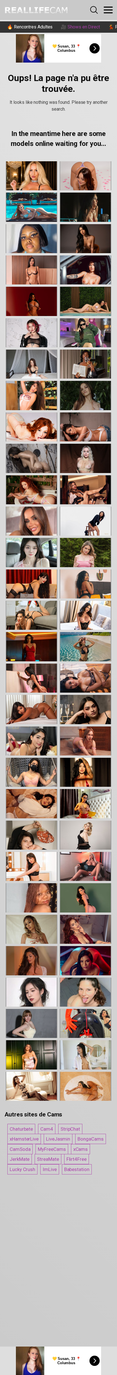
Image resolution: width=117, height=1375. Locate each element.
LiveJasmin (58, 1139)
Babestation (76, 1169)
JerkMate (20, 1159)
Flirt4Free (76, 1159)
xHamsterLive (24, 1139)
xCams (80, 1149)
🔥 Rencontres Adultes (30, 27)
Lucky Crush (22, 1169)
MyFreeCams (52, 1149)
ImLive (50, 1169)
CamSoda (20, 1149)
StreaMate (48, 1159)
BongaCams (90, 1139)
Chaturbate (21, 1129)
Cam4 (46, 1129)
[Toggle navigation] (108, 10)
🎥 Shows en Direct (80, 27)
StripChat (70, 1129)
